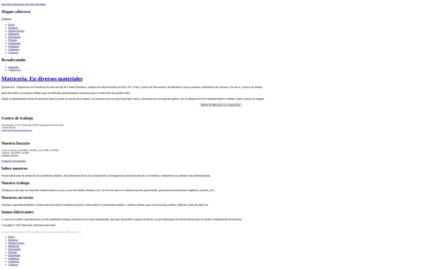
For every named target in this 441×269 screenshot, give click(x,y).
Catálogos (13, 49)
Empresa (13, 27)
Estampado (14, 43)
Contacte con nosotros (13, 161)
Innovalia (23, 4)
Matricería (13, 33)
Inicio (11, 24)
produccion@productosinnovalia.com (16, 130)
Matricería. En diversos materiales (42, 78)
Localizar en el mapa (9, 155)
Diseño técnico (16, 30)
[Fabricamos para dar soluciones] (6, 18)
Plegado (12, 40)
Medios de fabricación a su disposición (220, 105)
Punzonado (14, 37)
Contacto (13, 52)
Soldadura (13, 46)
